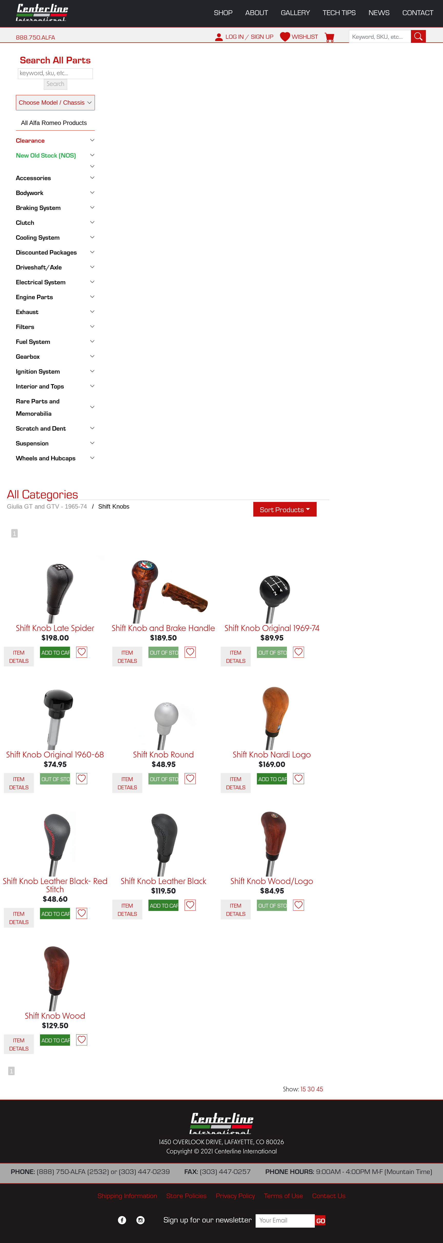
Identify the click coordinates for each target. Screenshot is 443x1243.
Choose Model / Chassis (52, 102)
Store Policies (186, 1195)
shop (223, 12)
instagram (140, 1220)
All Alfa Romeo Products (54, 122)
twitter (131, 1220)
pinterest (150, 1220)
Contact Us (329, 1195)
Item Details (18, 656)
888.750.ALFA (35, 37)
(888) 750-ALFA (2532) (73, 1171)
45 (319, 1090)
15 (303, 1090)
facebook (122, 1220)
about (256, 12)
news (379, 12)
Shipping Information (127, 1195)
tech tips (339, 12)
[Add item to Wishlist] (81, 652)
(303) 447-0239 (144, 1171)
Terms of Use (283, 1195)
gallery (295, 12)
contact (418, 12)
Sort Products (282, 509)
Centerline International (46, 12)
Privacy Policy (235, 1195)
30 (311, 1090)
